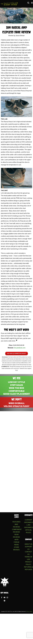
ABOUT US (28, 544)
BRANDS (16, 550)
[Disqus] (16, 435)
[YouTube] (4, 597)
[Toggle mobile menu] (32, 3)
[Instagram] (7, 597)
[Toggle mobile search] (28, 3)
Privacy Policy (29, 611)
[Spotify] (4, 600)
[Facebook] (1, 597)
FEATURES (16, 522)
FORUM (16, 542)
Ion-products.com (19, 348)
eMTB (16, 539)
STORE (16, 547)
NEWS (16, 544)
